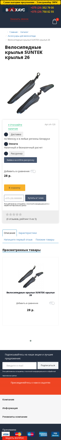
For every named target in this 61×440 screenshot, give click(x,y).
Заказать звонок (19, 18)
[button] (53, 65)
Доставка (16, 134)
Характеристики (28, 232)
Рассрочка (16, 153)
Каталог (24, 32)
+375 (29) (42, 7)
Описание (9, 232)
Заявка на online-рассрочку (20, 159)
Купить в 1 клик (36, 197)
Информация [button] (10, 408)
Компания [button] (8, 399)
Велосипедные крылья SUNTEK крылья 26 (31, 294)
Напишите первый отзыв (18, 239)
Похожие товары (45, 239)
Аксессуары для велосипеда (22, 35)
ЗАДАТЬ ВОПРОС (14, 438)
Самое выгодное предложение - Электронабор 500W (30, 2)
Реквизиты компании (14, 416)
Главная (13, 32)
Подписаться (48, 365)
